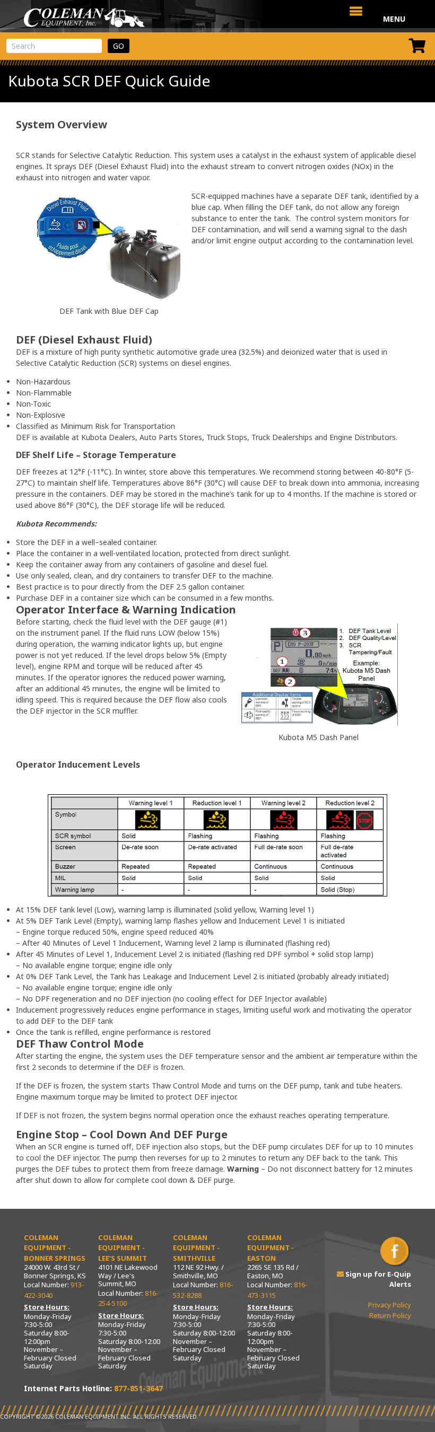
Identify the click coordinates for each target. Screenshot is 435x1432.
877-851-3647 (138, 1388)
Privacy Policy (389, 1305)
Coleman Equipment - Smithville (196, 1248)
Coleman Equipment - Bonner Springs (54, 1248)
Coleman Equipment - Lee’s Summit (122, 1248)
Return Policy (390, 1315)
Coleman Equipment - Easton (270, 1248)
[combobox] (54, 46)
